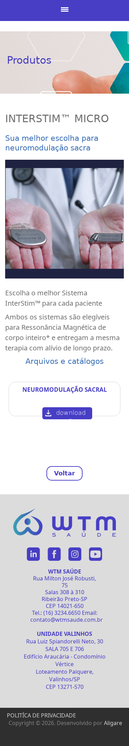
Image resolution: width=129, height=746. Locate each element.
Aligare (113, 723)
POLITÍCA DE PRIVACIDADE (41, 715)
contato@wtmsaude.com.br (66, 619)
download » (71, 414)
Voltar (64, 473)
